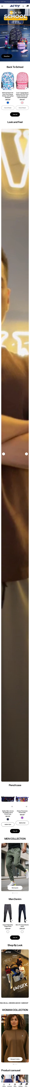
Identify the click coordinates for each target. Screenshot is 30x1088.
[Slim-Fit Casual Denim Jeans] (22, 913)
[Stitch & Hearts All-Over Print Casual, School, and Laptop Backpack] (7, 81)
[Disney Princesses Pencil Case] (22, 799)
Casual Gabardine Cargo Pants (8, 925)
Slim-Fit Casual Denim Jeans (22, 925)
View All (15, 114)
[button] (17, 893)
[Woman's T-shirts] (15, 1038)
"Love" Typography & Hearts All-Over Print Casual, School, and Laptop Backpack (22, 95)
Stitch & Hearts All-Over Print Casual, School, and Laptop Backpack (8, 95)
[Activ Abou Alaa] (15, 6)
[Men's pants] (15, 867)
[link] (15, 973)
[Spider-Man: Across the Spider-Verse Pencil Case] (7, 799)
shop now (6, 56)
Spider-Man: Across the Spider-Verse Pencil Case (8, 812)
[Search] (23, 6)
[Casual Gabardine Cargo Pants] (7, 913)
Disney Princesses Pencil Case (22, 811)
